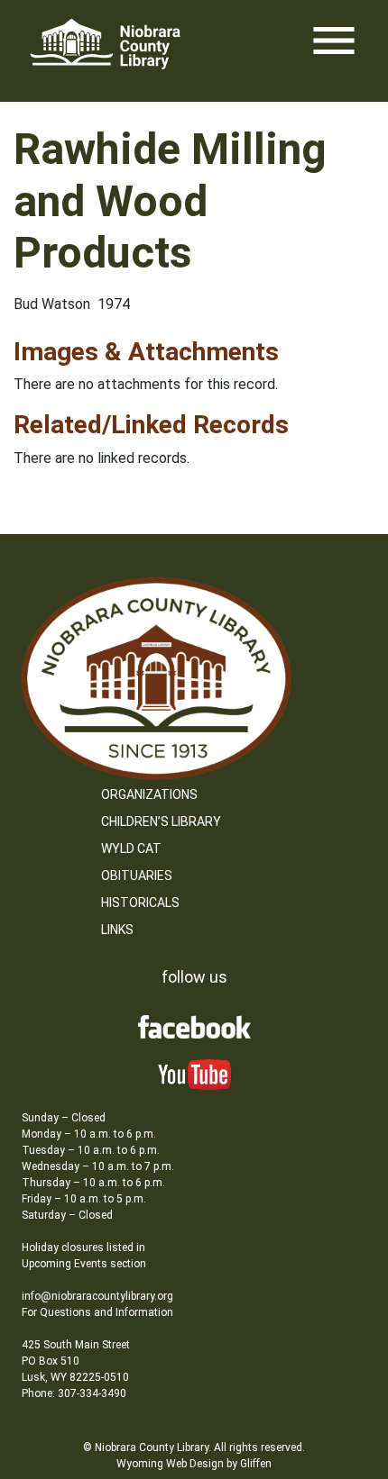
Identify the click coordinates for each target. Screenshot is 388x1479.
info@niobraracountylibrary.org (97, 1296)
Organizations (149, 794)
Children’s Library (161, 821)
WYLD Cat (131, 848)
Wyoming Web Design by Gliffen (194, 1463)
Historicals (140, 902)
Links (117, 929)
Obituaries (136, 875)
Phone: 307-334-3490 (74, 1393)
